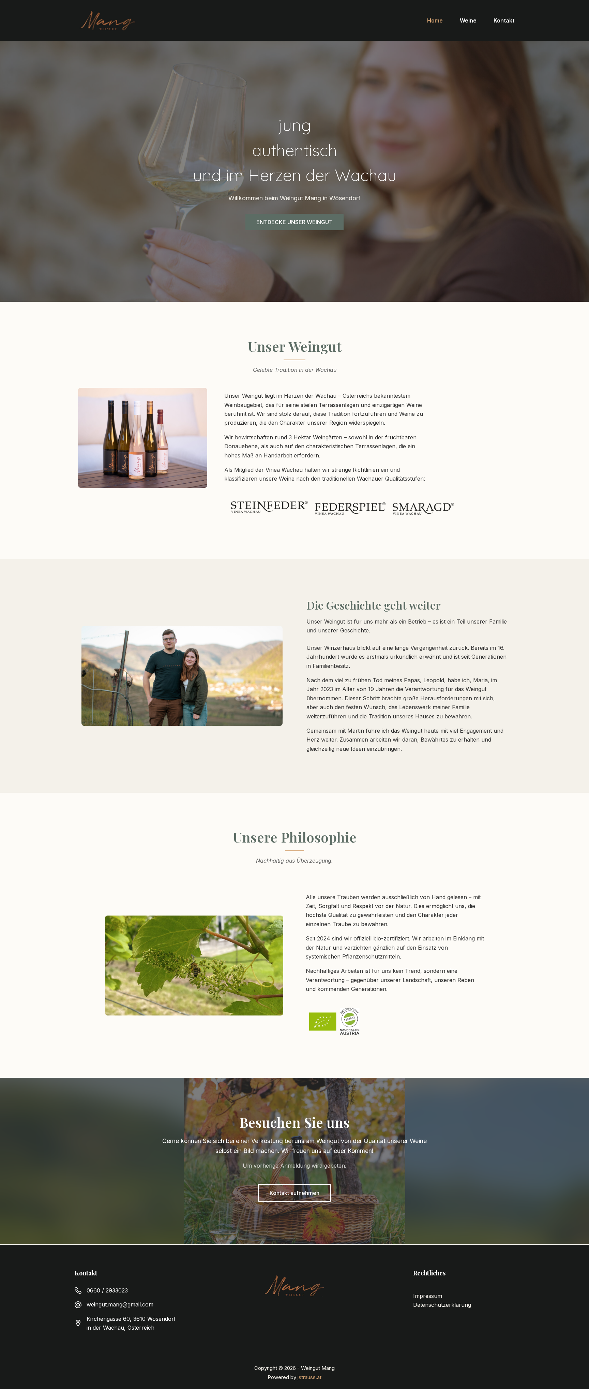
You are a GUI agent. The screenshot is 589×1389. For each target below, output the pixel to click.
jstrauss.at (309, 1377)
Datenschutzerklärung (442, 1304)
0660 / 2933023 (107, 1290)
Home (435, 20)
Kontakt (504, 20)
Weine (468, 20)
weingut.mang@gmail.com (120, 1304)
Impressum (427, 1295)
